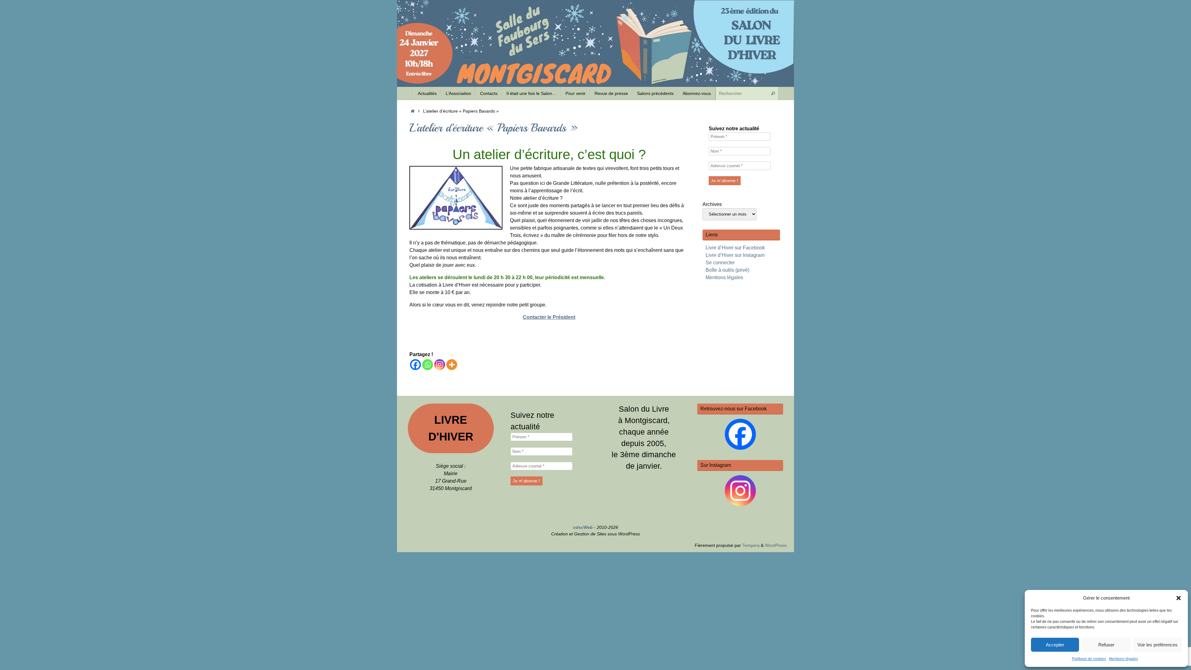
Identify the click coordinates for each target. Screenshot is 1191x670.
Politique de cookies (1089, 659)
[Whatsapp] (427, 364)
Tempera (751, 545)
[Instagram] (439, 364)
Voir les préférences (1157, 644)
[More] (451, 364)
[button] (1178, 598)
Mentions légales (1123, 659)
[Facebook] (415, 364)
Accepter (1055, 644)
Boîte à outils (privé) (727, 270)
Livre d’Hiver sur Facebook (735, 247)
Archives (712, 204)
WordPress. (776, 545)
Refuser (1106, 644)
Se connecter (720, 262)
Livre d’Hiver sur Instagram (735, 255)
